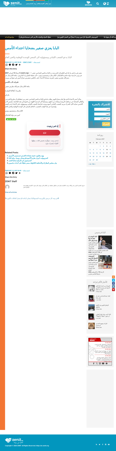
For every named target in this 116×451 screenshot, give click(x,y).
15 (100, 153)
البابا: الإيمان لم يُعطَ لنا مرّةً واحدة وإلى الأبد (92, 238)
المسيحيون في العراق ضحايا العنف (20, 160)
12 (90, 153)
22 (100, 156)
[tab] (94, 339)
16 (103, 153)
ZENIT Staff (27, 62)
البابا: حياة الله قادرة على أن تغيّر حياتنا (103, 297)
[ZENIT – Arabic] (14, 3)
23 (103, 156)
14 (97, 153)
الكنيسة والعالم (40, 3)
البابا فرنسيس (29, 3)
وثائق (46, 3)
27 (93, 160)
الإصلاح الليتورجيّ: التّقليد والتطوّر (102, 306)
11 (110, 149)
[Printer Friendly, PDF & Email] (11, 119)
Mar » (94, 164)
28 (97, 160)
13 (93, 153)
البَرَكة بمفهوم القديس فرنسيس (101, 324)
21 (97, 156)
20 (93, 156)
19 (90, 156)
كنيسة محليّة (37, 62)
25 (110, 156)
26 (90, 160)
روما (35, 3)
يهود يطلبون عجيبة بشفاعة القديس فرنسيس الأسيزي (26, 156)
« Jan (89, 164)
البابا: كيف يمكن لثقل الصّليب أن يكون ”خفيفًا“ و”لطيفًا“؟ (103, 315)
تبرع (50, 3)
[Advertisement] (58, 21)
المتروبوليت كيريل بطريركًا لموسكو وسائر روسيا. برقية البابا (28, 158)
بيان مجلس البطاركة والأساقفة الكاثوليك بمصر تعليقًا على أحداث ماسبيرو (33, 163)
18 (110, 153)
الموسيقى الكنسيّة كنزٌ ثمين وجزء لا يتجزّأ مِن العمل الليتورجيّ (69, 37)
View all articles (11, 192)
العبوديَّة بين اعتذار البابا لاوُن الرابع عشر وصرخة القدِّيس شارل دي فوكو (103, 287)
